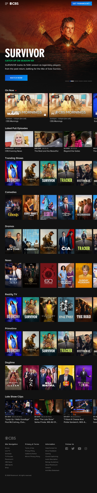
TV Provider (9, 456)
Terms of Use (29, 448)
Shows (7, 448)
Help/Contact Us (51, 448)
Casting (48, 454)
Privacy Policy (30, 451)
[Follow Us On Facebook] (66, 448)
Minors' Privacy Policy (32, 456)
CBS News (8, 462)
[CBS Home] (10, 438)
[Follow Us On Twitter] (73, 448)
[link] (81, 4)
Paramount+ (9, 459)
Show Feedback (50, 451)
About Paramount (51, 465)
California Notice (31, 454)
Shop (7, 468)
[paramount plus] (13, 3)
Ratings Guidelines (51, 462)
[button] (6, 4)
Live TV (7, 451)
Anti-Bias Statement (52, 470)
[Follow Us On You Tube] (79, 448)
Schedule (8, 454)
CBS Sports (9, 465)
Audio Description (51, 459)
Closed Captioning (51, 456)
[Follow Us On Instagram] (85, 448)
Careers (48, 468)
